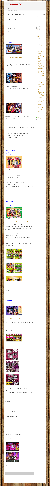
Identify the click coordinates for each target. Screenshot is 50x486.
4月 (38, 43)
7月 (38, 39)
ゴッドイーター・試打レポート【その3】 (41, 77)
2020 (38, 27)
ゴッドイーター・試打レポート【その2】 (41, 79)
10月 (38, 36)
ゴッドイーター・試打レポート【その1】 (41, 81)
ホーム (5, 10)
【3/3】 (6, 22)
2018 (38, 29)
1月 (38, 112)
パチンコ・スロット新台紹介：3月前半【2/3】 (41, 102)
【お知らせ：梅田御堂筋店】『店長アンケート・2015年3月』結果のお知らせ (41, 54)
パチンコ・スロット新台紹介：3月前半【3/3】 (41, 101)
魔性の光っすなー (40, 58)
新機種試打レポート (39, 21)
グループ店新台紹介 (39, 18)
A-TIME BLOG (14, 4)
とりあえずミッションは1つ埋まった (41, 86)
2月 (38, 111)
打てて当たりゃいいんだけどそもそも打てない (41, 65)
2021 (38, 26)
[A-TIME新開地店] (38, 118)
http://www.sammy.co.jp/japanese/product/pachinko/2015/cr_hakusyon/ (20, 221)
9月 (38, 37)
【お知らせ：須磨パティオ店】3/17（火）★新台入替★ (41, 69)
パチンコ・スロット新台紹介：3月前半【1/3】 (41, 109)
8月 (38, 38)
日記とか (9, 10)
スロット (38, 19)
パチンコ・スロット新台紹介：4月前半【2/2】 (41, 45)
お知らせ (38, 17)
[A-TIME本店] (38, 117)
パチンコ (38, 20)
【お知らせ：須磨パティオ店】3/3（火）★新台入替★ (41, 105)
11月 (38, 35)
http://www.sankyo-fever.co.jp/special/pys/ (16, 57)
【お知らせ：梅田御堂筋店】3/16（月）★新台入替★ (41, 72)
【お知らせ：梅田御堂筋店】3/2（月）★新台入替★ (41, 107)
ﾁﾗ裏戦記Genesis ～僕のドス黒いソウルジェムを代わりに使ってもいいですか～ (41, 62)
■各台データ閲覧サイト (14, 10)
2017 (38, 30)
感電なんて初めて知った (41, 94)
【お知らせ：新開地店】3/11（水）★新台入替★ (41, 89)
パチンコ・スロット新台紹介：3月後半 (41, 67)
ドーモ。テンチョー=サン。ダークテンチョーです (41, 50)
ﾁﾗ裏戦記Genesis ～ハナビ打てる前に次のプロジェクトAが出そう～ (41, 98)
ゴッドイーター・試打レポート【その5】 (41, 73)
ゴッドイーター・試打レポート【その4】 (41, 75)
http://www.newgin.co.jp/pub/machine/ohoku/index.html (18, 318)
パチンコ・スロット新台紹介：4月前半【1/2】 (41, 47)
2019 (38, 28)
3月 (38, 44)
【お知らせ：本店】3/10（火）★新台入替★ (41, 93)
